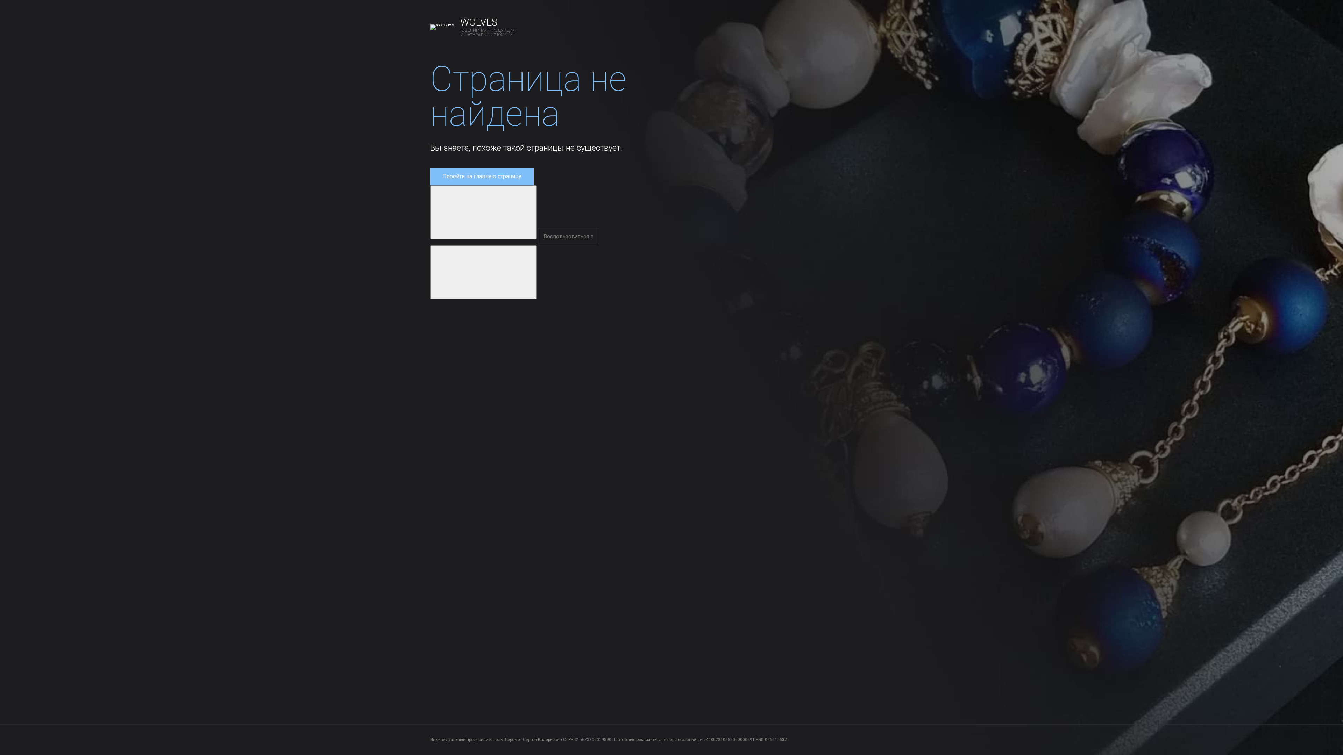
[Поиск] (483, 212)
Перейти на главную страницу (481, 176)
